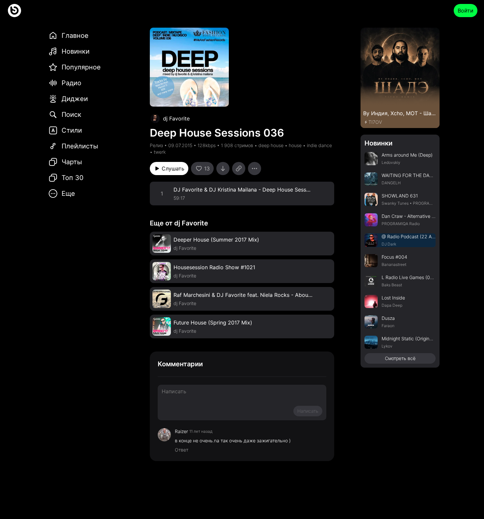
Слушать (173, 168)
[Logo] (14, 10)
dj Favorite (176, 118)
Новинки (378, 143)
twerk (160, 152)
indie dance (319, 145)
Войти (465, 10)
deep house (270, 145)
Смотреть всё (400, 358)
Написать (307, 411)
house (295, 145)
